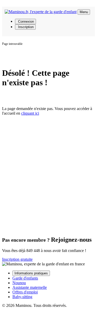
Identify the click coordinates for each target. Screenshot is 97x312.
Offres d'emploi (25, 292)
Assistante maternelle (29, 287)
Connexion (25, 21)
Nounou (19, 283)
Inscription (25, 27)
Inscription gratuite (17, 259)
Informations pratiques (31, 273)
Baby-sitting (22, 296)
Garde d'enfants (25, 278)
